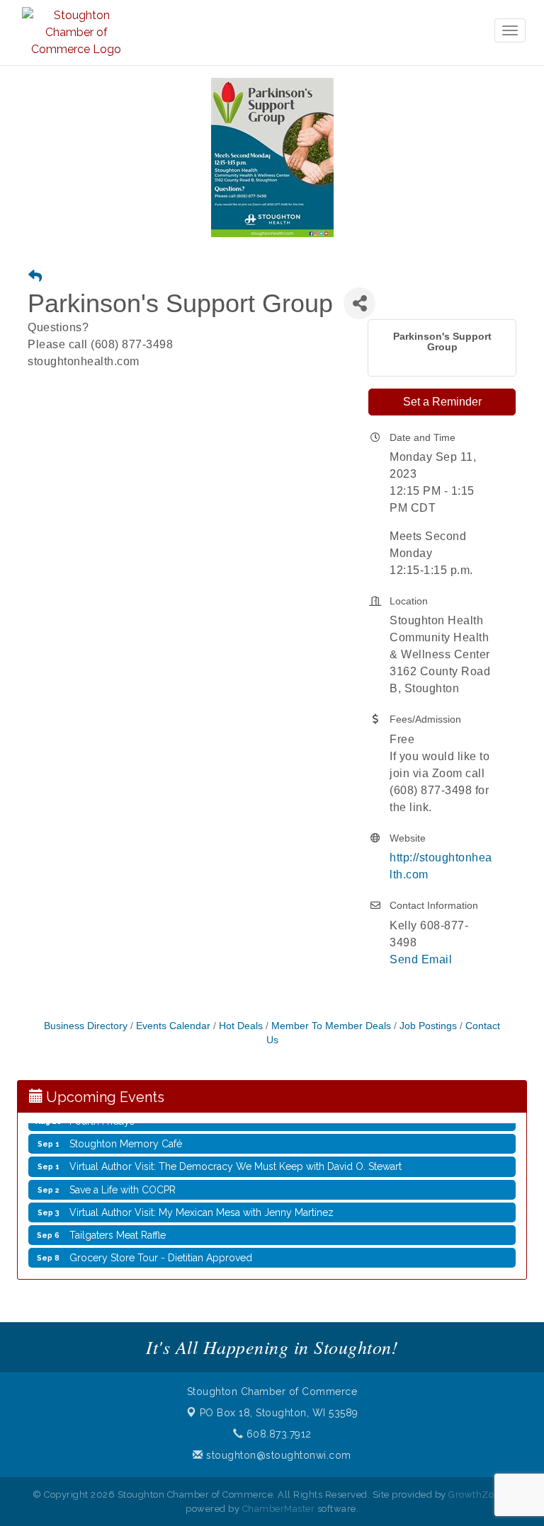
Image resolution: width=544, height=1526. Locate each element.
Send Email (421, 959)
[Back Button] (35, 277)
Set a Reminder (442, 402)
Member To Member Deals (331, 1026)
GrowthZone (476, 1494)
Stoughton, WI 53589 (279, 1412)
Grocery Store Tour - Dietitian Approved (160, 1254)
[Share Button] (359, 303)
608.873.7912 (277, 1434)
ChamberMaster (278, 1508)
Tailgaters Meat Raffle (117, 1231)
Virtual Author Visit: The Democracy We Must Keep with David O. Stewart (235, 1163)
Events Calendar (173, 1026)
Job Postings (428, 1026)
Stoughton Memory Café (125, 1140)
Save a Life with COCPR (122, 1186)
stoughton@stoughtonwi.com (277, 1455)
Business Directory (86, 1026)
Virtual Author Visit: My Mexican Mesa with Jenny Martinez (201, 1209)
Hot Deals (241, 1026)
